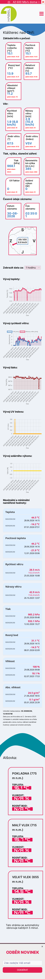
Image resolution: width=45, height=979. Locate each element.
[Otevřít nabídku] (41, 13)
